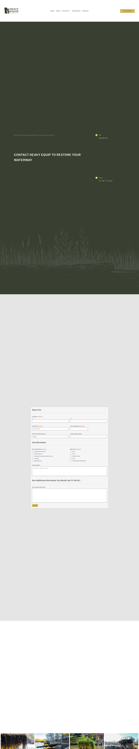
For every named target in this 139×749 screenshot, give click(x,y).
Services (65, 11)
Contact (85, 11)
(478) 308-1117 (103, 138)
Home (52, 11)
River (73, 458)
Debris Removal (38, 453)
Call (100, 135)
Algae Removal (38, 460)
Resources (76, 11)
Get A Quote (127, 11)
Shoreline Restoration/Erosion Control (43, 456)
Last (71, 418)
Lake (73, 451)
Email (100, 178)
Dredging (36, 458)
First (33, 418)
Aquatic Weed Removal (40, 451)
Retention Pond (76, 456)
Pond (73, 453)
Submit (35, 505)
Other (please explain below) (79, 460)
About (58, 11)
